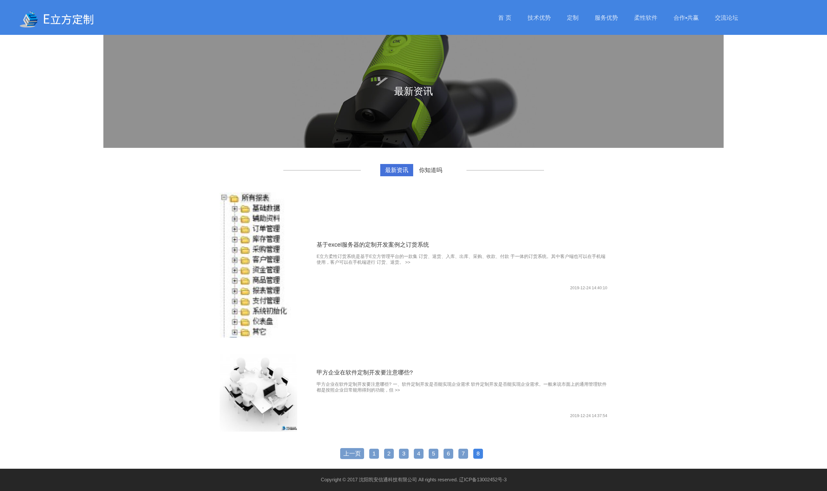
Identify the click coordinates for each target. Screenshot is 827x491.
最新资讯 (396, 170)
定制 (573, 18)
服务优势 (606, 18)
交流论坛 (726, 18)
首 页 (504, 18)
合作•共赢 (686, 18)
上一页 (352, 453)
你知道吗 (430, 170)
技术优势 (539, 18)
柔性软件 (645, 18)
